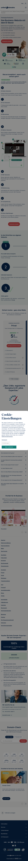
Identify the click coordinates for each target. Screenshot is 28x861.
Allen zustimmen (9, 447)
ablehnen (22, 433)
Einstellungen (5, 443)
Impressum (4, 439)
